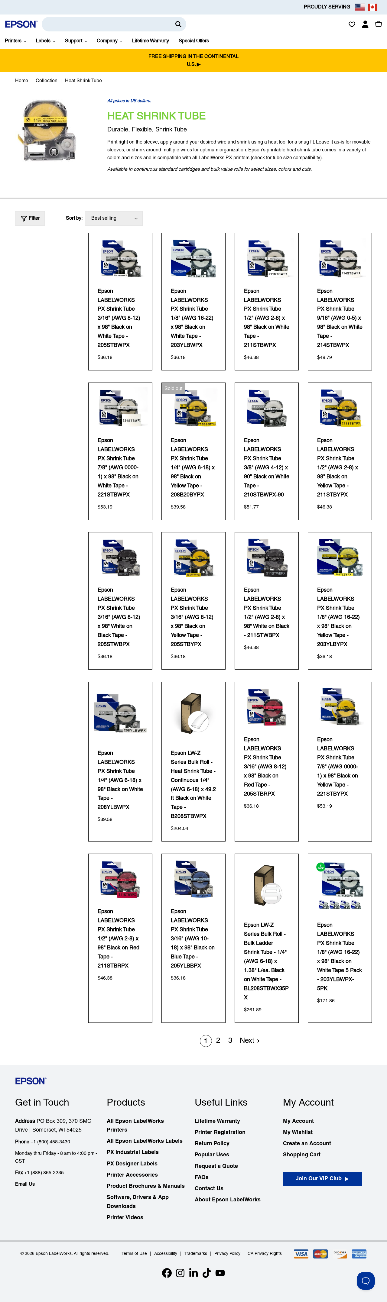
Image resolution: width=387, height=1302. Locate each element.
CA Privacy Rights (265, 1254)
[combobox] (114, 24)
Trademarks (195, 1254)
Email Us (25, 1184)
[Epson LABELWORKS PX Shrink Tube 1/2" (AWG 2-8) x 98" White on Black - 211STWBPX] (266, 557)
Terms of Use (134, 1254)
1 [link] (206, 1041)
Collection (46, 81)
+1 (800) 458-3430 (50, 1142)
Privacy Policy (227, 1254)
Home (21, 81)
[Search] (178, 24)
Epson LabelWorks (54, 1254)
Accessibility (165, 1254)
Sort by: (74, 218)
